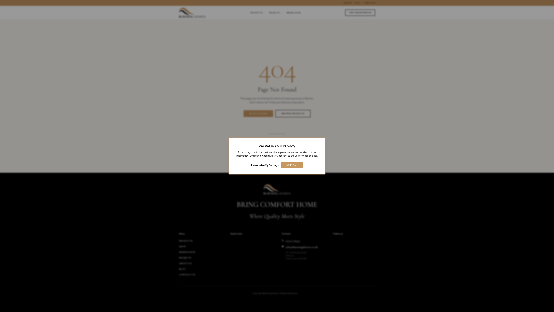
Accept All (292, 165)
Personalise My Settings (265, 165)
